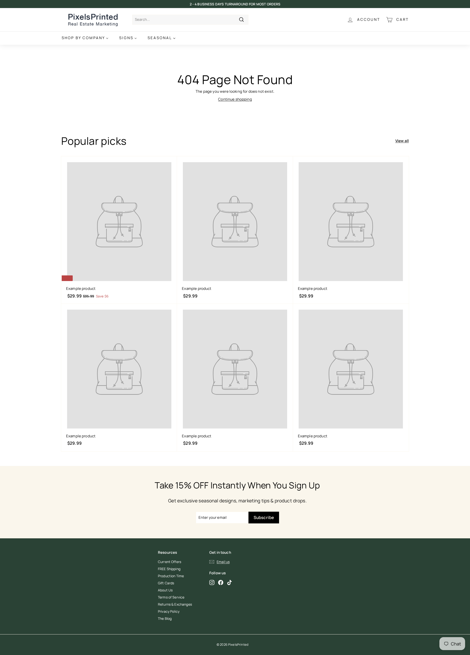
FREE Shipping (169, 568)
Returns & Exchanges (175, 604)
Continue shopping (235, 99)
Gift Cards (166, 583)
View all (402, 140)
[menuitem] (85, 38)
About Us (165, 590)
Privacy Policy (168, 611)
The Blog (165, 618)
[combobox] (190, 20)
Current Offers (169, 561)
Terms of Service (171, 597)
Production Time (171, 576)
